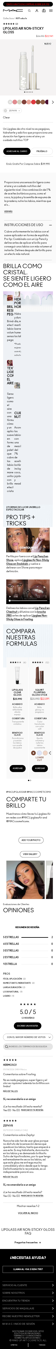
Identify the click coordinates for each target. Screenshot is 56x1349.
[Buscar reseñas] (6, 1046)
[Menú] (51, 10)
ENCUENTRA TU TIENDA (16, 1300)
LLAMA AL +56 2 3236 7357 (28, 1269)
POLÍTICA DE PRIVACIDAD (27, 1334)
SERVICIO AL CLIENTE (14, 1285)
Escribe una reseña (27, 1026)
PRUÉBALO (42, 151)
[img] (17, 675)
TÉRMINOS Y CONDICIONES (27, 1336)
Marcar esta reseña (32, 1110)
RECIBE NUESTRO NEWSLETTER (21, 1316)
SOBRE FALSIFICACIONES (27, 1338)
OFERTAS (14, 1345)
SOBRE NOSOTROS (13, 1293)
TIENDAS (42, 1345)
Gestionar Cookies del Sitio (28, 1331)
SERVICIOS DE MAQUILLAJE (18, 1308)
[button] (51, 10)
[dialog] (17, 692)
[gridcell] (10, 102)
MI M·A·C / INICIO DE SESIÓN (18, 1324)
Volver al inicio (28, 1213)
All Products (21, 18)
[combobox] (28, 110)
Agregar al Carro (17, 151)
